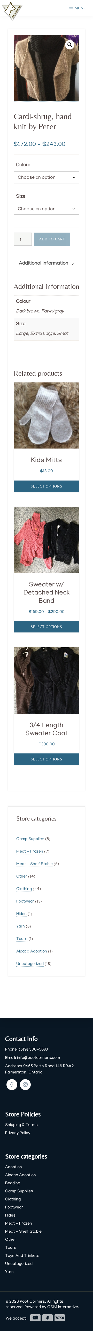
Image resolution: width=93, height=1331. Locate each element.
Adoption (13, 1167)
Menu (81, 9)
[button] (69, 44)
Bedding (12, 1183)
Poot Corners (32, 1302)
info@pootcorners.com (38, 1058)
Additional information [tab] (43, 264)
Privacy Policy (17, 1133)
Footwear (25, 901)
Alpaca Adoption (31, 951)
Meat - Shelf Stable (34, 864)
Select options (46, 486)
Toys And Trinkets (22, 1256)
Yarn (20, 926)
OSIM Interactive (62, 1307)
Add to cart (52, 239)
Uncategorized (30, 964)
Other (21, 876)
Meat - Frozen (29, 851)
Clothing (24, 889)
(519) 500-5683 (33, 1049)
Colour (23, 165)
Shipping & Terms (21, 1125)
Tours (21, 939)
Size (21, 197)
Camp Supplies (30, 839)
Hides (21, 914)
